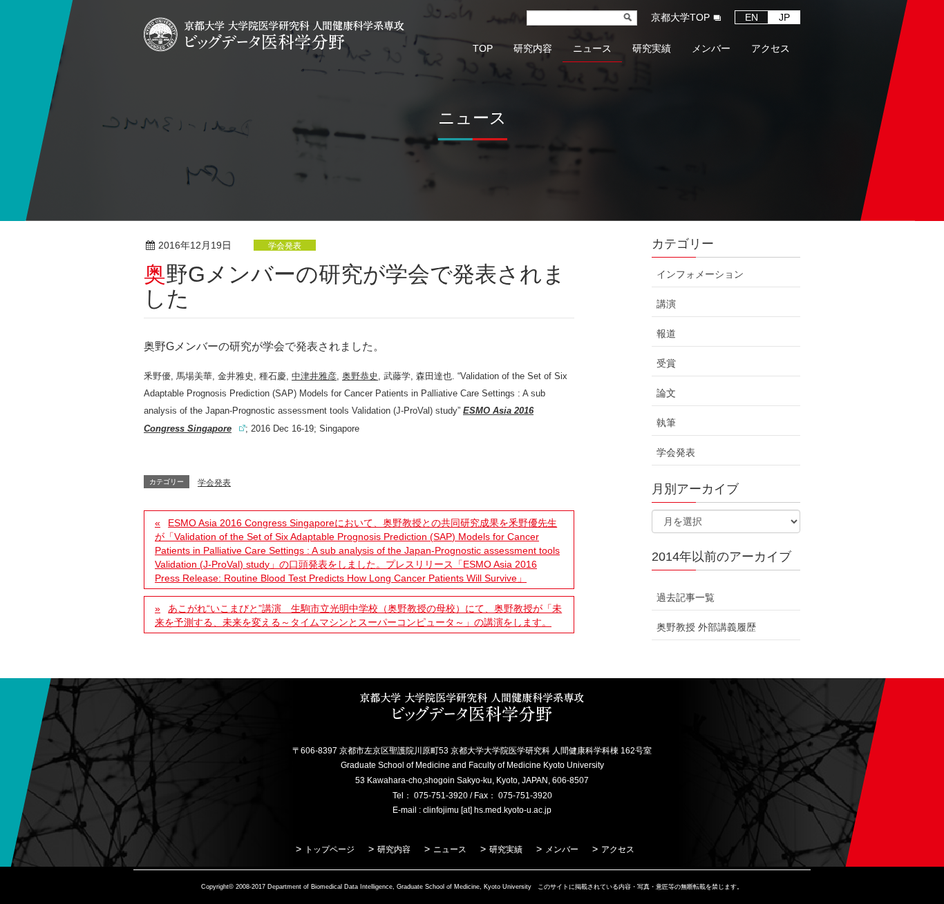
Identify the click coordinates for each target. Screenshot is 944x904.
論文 (666, 392)
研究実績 (505, 849)
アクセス (617, 849)
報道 (666, 333)
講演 (666, 303)
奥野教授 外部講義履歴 (706, 627)
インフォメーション (700, 274)
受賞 (666, 363)
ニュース (449, 849)
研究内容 (393, 849)
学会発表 (284, 246)
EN (751, 17)
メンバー (561, 849)
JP (784, 17)
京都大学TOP (680, 17)
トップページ (330, 849)
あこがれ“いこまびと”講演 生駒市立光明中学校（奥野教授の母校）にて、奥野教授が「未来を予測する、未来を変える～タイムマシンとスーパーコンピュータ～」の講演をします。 (358, 615)
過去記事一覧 (686, 597)
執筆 (666, 422)
